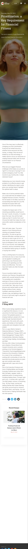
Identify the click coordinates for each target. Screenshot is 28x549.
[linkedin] (15, 399)
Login (15, 3)
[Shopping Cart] (21, 3)
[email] (18, 399)
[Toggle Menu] (25, 3)
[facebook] (8, 399)
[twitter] (12, 399)
